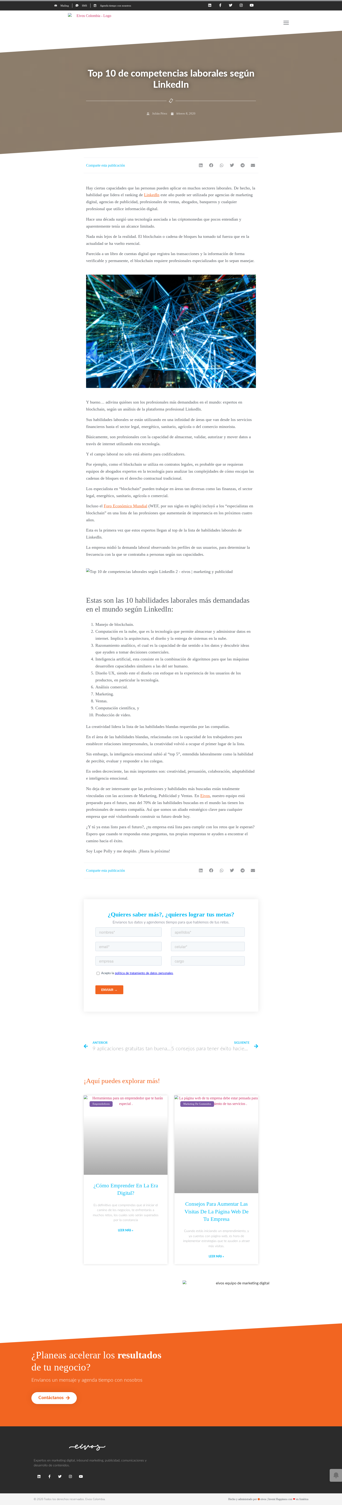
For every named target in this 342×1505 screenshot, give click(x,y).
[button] (201, 165)
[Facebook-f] (220, 5)
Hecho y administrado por (268, 1499)
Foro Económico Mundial (125, 506)
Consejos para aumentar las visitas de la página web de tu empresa (216, 1211)
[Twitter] (230, 5)
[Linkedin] (210, 5)
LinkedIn (151, 194)
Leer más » (125, 1230)
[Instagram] (241, 5)
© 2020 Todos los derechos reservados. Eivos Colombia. (69, 1499)
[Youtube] (251, 5)
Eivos (205, 795)
